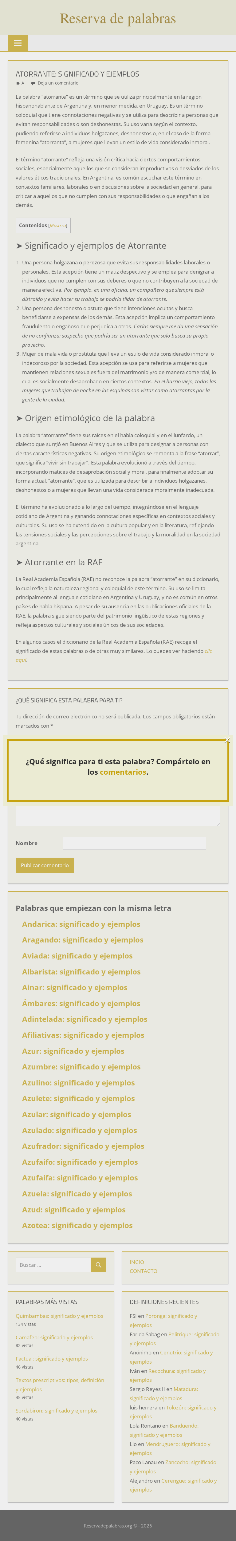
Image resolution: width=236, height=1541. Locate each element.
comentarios (123, 772)
